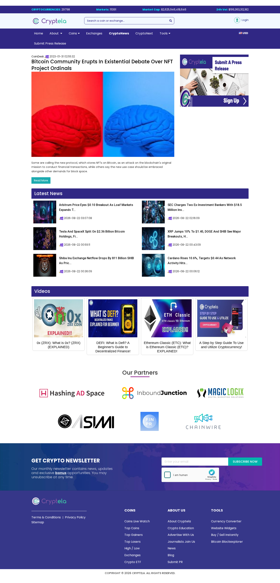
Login (244, 20)
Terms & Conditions (46, 517)
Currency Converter (226, 521)
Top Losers (132, 541)
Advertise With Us (181, 535)
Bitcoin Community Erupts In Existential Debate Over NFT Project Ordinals (102, 65)
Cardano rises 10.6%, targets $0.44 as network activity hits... (202, 260)
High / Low (132, 548)
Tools (164, 33)
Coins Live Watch (137, 521)
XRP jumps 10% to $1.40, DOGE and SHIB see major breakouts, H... (204, 234)
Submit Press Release (50, 43)
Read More (41, 180)
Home (38, 33)
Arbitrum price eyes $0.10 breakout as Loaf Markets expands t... (96, 207)
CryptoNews (119, 33)
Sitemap (37, 522)
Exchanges (94, 33)
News (172, 548)
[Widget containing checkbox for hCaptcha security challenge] (190, 475)
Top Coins (131, 528)
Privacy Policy (75, 517)
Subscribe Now (245, 461)
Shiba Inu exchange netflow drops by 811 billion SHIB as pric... (96, 260)
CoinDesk (37, 56)
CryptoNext (144, 33)
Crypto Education (181, 528)
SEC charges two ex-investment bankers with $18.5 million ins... (205, 207)
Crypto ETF (132, 562)
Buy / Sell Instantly (224, 535)
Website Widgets (223, 528)
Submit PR (175, 562)
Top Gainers (133, 535)
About (54, 33)
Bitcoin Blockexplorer (227, 541)
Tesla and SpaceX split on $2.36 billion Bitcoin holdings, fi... (92, 234)
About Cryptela (179, 521)
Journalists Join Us (181, 541)
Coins (73, 33)
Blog (171, 555)
